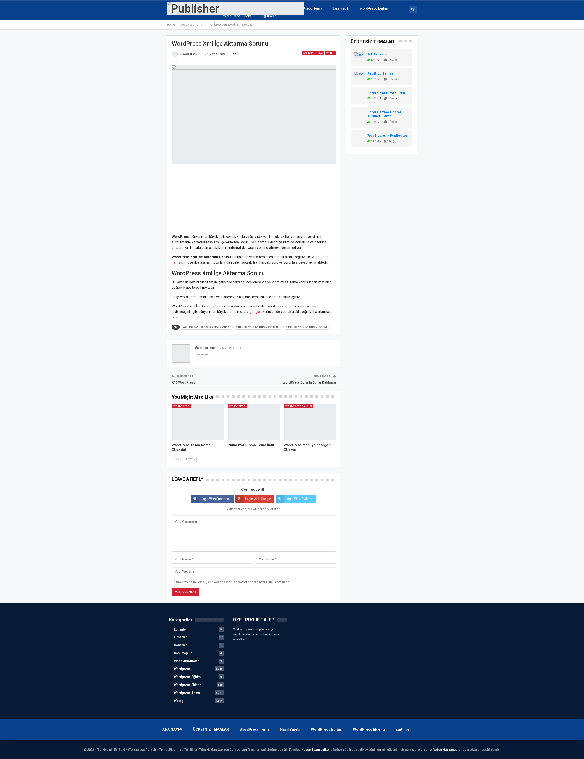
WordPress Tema (308, 8)
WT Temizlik (377, 54)
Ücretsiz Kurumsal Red (386, 93)
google (255, 312)
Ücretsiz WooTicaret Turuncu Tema (384, 114)
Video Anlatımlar (186, 661)
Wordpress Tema (313, 53)
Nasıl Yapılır (341, 8)
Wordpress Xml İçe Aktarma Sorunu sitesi (258, 327)
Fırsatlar (180, 637)
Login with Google (258, 499)
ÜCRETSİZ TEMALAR (211, 729)
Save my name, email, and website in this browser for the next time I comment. (233, 582)
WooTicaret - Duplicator (387, 135)
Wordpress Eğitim (187, 677)
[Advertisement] (254, 202)
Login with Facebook (216, 499)
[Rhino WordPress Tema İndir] (254, 422)
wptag (330, 53)
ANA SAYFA (172, 729)
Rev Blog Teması (380, 73)
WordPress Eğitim (374, 8)
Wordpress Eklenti (298, 406)
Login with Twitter (299, 499)
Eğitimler (269, 16)
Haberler (180, 645)
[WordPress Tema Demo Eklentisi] (198, 422)
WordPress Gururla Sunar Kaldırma (309, 382)
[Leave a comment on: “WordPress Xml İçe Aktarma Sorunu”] (245, 54)
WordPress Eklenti (237, 16)
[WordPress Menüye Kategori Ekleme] (310, 422)
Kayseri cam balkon (316, 749)
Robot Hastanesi (445, 749)
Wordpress (181, 406)
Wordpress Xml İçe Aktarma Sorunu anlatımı (206, 327)
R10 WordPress (183, 382)
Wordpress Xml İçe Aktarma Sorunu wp (306, 327)
